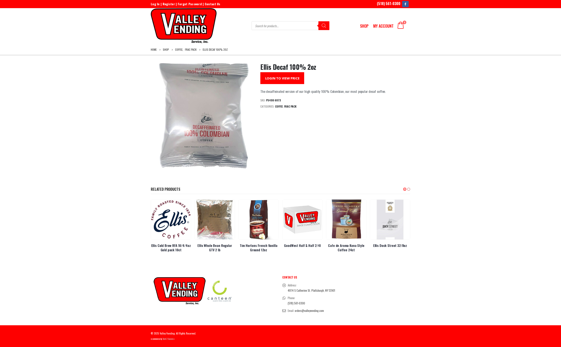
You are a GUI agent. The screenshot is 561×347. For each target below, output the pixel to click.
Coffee (279, 106)
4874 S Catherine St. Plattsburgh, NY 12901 (311, 290)
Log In (155, 4)
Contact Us (212, 4)
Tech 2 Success (169, 338)
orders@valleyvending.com (309, 311)
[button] (405, 189)
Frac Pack (290, 106)
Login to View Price (282, 78)
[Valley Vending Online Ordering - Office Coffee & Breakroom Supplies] (184, 25)
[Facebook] (405, 4)
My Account (383, 26)
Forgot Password (190, 4)
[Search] (323, 25)
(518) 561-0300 (388, 3)
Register (169, 4)
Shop (364, 26)
